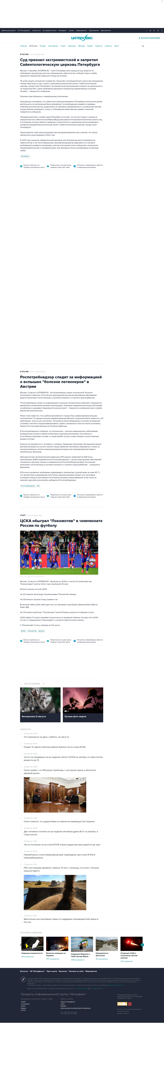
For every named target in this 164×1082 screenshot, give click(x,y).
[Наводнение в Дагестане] (107, 950)
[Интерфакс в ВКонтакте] (68, 1012)
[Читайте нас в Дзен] (62, 1012)
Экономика (53, 46)
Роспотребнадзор (28, 486)
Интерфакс (82, 38)
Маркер (23, 1008)
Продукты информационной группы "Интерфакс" (53, 994)
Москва (81, 46)
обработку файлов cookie (116, 985)
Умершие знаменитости (32, 953)
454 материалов (27, 957)
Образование (94, 30)
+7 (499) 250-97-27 (97, 988)
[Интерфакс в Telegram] (65, 1012)
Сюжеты (108, 46)
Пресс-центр (52, 971)
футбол (41, 631)
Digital (90, 46)
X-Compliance (25, 1004)
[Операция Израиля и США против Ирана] (82, 951)
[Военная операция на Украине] (57, 950)
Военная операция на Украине (46, 186)
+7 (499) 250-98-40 (81, 988)
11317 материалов (52, 959)
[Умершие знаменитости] (32, 950)
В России (33, 46)
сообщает (63, 209)
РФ (38, 486)
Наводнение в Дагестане (102, 954)
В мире (43, 46)
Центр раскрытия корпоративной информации (76, 1008)
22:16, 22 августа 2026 (34, 515)
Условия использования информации (129, 1009)
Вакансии (63, 971)
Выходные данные (123, 1011)
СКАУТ (23, 1006)
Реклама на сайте (76, 971)
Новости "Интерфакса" (68, 1002)
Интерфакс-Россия (49, 30)
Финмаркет (63, 30)
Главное (23, 46)
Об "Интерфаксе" (24, 30)
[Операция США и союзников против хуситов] (131, 950)
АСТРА (23, 1010)
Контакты (24, 971)
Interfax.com (36, 30)
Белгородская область (29, 293)
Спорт (63, 46)
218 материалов (126, 961)
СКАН (62, 1004)
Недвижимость (81, 30)
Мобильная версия (9, 30)
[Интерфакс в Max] (75, 1012)
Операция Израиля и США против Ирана (80, 955)
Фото (116, 46)
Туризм (71, 30)
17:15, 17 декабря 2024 (37, 54)
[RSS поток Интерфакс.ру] (72, 1012)
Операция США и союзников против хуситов (128, 955)
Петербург (25, 156)
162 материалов (102, 959)
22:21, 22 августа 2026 (69, 186)
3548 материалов (77, 960)
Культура (72, 46)
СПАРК (23, 1002)
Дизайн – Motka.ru (123, 1013)
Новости (98, 46)
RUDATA (63, 1006)
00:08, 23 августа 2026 (37, 372)
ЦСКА (23, 631)
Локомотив (32, 631)
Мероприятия (106, 30)
